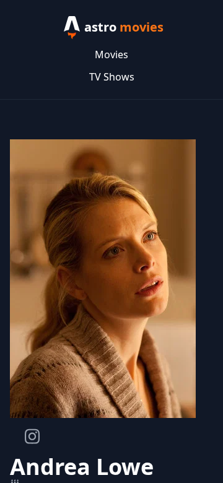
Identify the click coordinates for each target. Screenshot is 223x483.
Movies (111, 54)
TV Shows (111, 77)
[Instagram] (32, 436)
